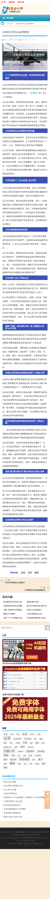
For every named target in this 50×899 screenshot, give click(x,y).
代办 (17, 734)
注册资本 (30, 751)
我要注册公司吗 (33, 601)
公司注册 (27, 738)
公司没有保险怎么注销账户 (15, 582)
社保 (24, 755)
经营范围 (38, 755)
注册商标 (20, 751)
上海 (11, 734)
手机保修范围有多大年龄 (36, 617)
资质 (19, 764)
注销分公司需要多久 (34, 609)
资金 (25, 764)
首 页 (4, 2)
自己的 (13, 759)
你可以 (32, 734)
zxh (9, 40)
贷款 (5, 764)
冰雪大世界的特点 (10, 793)
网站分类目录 (37, 832)
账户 (40, 759)
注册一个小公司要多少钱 (12, 617)
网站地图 (16, 835)
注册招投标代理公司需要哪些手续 (14, 605)
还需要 (37, 764)
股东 (5, 759)
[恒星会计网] (25, 9)
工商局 (18, 743)
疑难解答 (23, 835)
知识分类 (20, 2)
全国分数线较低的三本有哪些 (15, 809)
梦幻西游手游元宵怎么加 (12, 601)
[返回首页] (47, 793)
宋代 (11, 743)
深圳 (13, 755)
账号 (33, 760)
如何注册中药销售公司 (12, 805)
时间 (37, 743)
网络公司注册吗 (9, 613)
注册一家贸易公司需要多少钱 (14, 609)
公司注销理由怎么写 (34, 613)
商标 (41, 739)
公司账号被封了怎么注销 (13, 801)
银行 (44, 763)
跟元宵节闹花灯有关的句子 (37, 605)
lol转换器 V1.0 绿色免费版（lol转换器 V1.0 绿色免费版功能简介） (26, 797)
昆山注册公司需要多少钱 (13, 785)
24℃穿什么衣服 (10, 789)
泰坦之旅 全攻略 (10, 781)
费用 (12, 763)
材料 (16, 747)
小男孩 (25, 846)
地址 (5, 743)
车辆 (30, 764)
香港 (5, 767)
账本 (17, 180)
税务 (30, 755)
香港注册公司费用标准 (12, 813)
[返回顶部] (47, 806)
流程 (6, 755)
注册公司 (9, 751)
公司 (33, 92)
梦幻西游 (30, 747)
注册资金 (40, 751)
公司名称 (17, 738)
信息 (38, 734)
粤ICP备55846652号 (33, 835)
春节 (43, 743)
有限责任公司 (8, 747)
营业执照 (24, 759)
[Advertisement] (25, 874)
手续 (25, 742)
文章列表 (11, 2)
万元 (5, 734)
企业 (7, 74)
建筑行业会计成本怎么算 (13, 816)
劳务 (35, 739)
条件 (22, 746)
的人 (19, 755)
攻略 (31, 743)
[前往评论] (47, 799)
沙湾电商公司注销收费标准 (35, 590)
